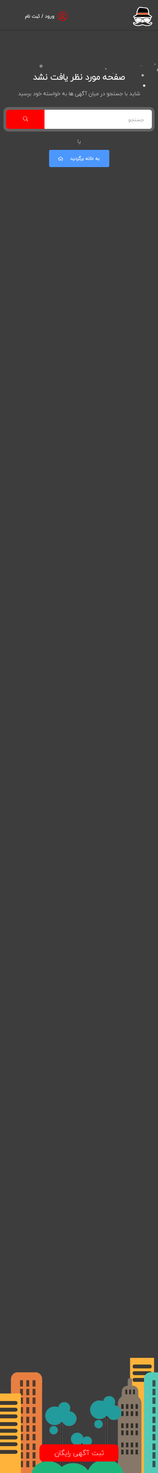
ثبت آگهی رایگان (79, 1453)
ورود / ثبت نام (39, 16)
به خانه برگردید (85, 158)
